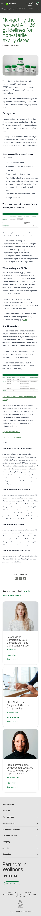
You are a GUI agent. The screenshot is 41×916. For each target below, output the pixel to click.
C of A (6, 9)
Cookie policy (27, 892)
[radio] (2, 9)
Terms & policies (9, 894)
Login (30, 3)
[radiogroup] (8, 9)
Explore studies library (11, 432)
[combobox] (26, 9)
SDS (13, 9)
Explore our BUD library (12, 437)
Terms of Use (20, 897)
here (25, 320)
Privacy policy (12, 892)
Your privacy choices (28, 894)
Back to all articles (11, 596)
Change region (12, 883)
